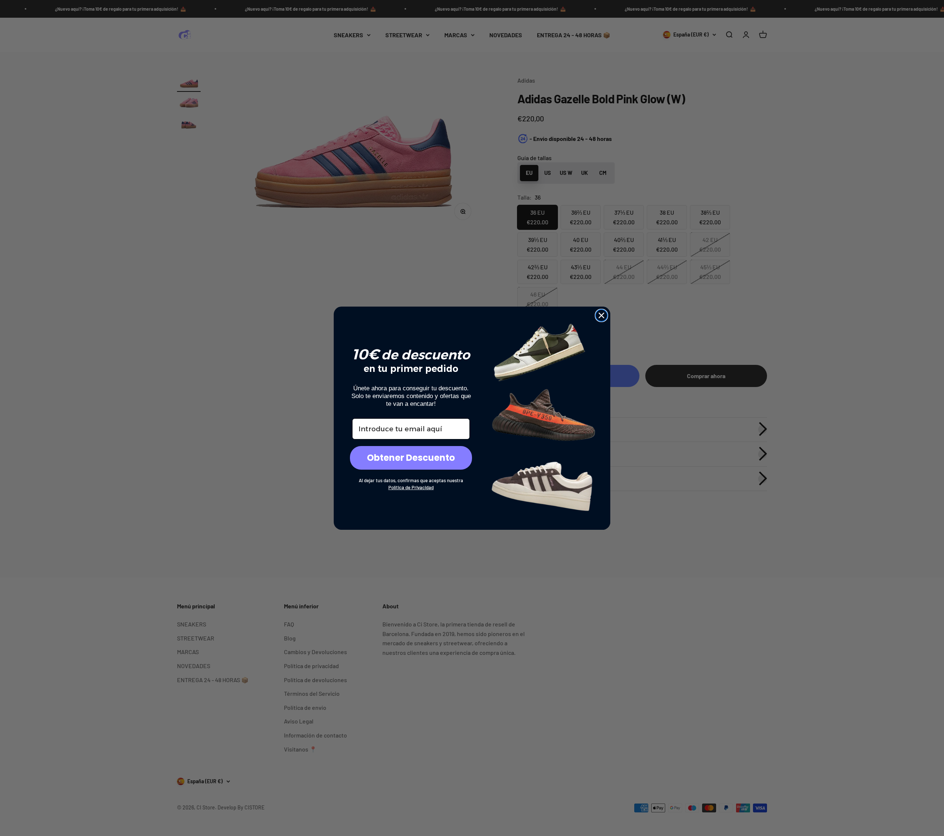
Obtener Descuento (411, 458)
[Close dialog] (601, 315)
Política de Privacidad (411, 487)
